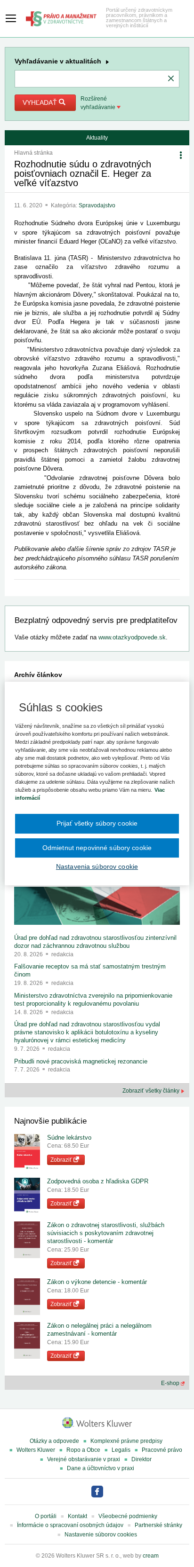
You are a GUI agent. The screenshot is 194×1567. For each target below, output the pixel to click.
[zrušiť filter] (171, 79)
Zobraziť (61, 1160)
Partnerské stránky (158, 1525)
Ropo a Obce (83, 1450)
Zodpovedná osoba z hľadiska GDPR (97, 1181)
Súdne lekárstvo (69, 1137)
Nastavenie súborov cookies (101, 1534)
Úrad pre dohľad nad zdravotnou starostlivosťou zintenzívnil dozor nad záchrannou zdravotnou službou (95, 941)
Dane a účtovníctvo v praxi (100, 1468)
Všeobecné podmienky (127, 1516)
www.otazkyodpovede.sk (132, 637)
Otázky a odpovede (54, 1441)
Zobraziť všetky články (151, 1090)
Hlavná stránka (33, 153)
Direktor (141, 1459)
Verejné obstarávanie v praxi (83, 1459)
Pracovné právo (162, 1450)
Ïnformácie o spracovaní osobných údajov (70, 1525)
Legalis (121, 1450)
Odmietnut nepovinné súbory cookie (97, 847)
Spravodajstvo (97, 205)
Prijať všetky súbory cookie (97, 823)
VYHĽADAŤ (41, 102)
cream (151, 1555)
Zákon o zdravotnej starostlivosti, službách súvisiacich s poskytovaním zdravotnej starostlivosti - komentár (105, 1232)
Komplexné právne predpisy (126, 1441)
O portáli (46, 1516)
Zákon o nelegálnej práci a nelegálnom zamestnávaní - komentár (99, 1329)
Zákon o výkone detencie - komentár (97, 1281)
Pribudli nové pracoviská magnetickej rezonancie (80, 1061)
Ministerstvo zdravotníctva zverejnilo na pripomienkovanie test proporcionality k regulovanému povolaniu (93, 999)
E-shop (171, 1383)
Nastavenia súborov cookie (97, 866)
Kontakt (77, 1516)
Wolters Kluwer (35, 1450)
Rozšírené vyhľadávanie (99, 102)
